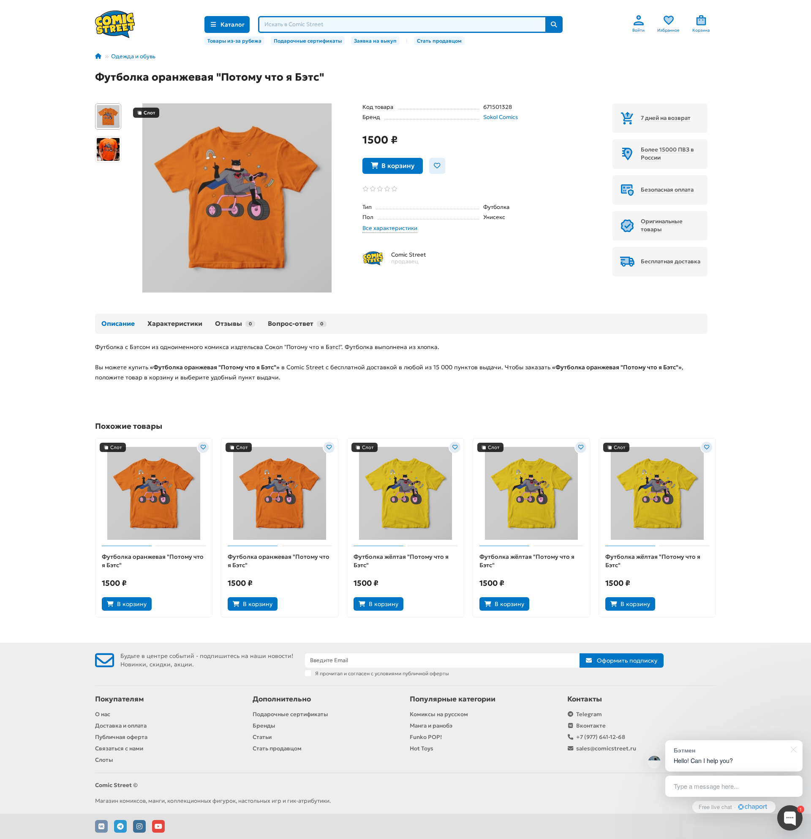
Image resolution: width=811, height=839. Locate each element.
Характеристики (174, 323)
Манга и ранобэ (431, 725)
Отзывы (233, 323)
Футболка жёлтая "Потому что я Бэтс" (401, 561)
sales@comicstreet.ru (606, 748)
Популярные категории (452, 699)
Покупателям (119, 699)
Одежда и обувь (133, 56)
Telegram (589, 714)
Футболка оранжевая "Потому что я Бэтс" (153, 561)
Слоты (104, 759)
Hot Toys (421, 748)
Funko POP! (426, 737)
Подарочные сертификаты (308, 41)
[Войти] (639, 20)
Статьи (262, 737)
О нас (102, 714)
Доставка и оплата (121, 725)
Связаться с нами (119, 748)
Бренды (264, 725)
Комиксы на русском (439, 714)
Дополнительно (282, 699)
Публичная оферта (121, 737)
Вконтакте (591, 725)
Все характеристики (389, 228)
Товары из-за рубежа (234, 41)
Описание (118, 323)
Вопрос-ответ (295, 323)
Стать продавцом (439, 41)
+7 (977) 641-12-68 (600, 737)
